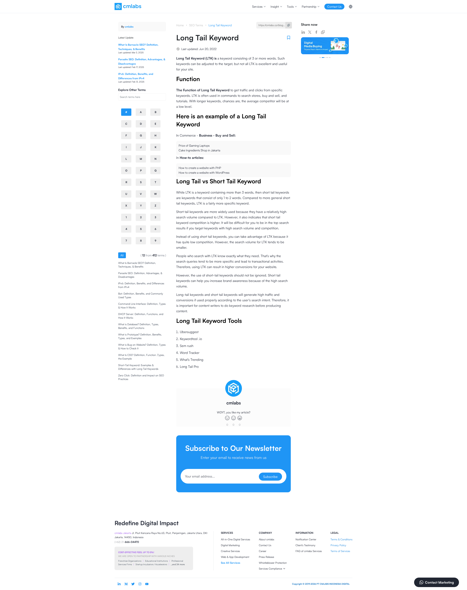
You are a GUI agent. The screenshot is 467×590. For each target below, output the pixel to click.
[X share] (310, 32)
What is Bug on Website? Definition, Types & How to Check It (142, 346)
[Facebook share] (316, 32)
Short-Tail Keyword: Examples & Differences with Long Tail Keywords (138, 367)
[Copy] (288, 25)
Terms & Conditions (341, 539)
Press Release (266, 556)
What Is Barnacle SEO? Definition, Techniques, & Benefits (137, 264)
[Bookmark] (288, 37)
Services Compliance (270, 568)
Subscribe (270, 477)
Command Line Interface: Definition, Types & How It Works (142, 305)
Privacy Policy (338, 545)
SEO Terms (196, 25)
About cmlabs (266, 539)
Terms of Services (340, 551)
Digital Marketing (230, 545)
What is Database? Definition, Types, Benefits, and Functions (138, 326)
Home (180, 25)
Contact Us (265, 545)
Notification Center (306, 539)
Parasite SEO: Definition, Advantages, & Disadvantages (140, 275)
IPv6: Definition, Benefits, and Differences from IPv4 (141, 285)
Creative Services (230, 551)
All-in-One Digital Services (235, 539)
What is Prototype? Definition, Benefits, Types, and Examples (140, 336)
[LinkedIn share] (303, 32)
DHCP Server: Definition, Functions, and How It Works (140, 315)
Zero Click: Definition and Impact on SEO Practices (141, 377)
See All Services (230, 562)
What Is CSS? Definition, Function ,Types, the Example (141, 356)
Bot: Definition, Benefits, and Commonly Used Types (140, 295)
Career (262, 551)
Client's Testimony (305, 545)
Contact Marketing (439, 582)
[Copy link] (323, 32)
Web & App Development (235, 556)
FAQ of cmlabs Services (309, 551)
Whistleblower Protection (273, 562)
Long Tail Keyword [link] (220, 25)
